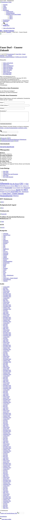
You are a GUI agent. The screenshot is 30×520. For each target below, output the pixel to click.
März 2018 (5, 395)
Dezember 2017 (7, 399)
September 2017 (7, 402)
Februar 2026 (6, 291)
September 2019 (7, 374)
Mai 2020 (5, 364)
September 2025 (7, 296)
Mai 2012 (5, 489)
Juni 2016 (5, 421)
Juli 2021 (5, 352)
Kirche (18, 190)
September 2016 (7, 417)
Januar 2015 (6, 445)
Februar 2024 (6, 314)
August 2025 (6, 298)
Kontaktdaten (6, 20)
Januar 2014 (6, 462)
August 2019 (6, 375)
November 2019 (7, 371)
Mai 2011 (5, 506)
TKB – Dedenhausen (8, 275)
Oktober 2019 (6, 373)
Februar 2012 (6, 494)
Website (2, 108)
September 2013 (7, 467)
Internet (2, 189)
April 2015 (5, 441)
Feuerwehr (8, 188)
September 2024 (7, 309)
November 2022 (7, 334)
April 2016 (5, 424)
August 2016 (6, 419)
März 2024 (5, 313)
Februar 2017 (6, 410)
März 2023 (5, 328)
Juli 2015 (5, 437)
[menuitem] (16, 23)
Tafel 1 (11, 15)
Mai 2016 (5, 423)
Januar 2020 (6, 369)
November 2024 (7, 306)
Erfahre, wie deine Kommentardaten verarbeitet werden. (13, 128)
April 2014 (5, 458)
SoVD (13, 191)
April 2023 (5, 327)
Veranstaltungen (6, 196)
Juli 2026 (5, 288)
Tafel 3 (11, 18)
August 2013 (6, 469)
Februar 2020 (6, 367)
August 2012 (6, 485)
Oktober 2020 (6, 360)
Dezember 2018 (7, 385)
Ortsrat (6, 191)
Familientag (25, 185)
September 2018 (7, 388)
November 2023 (7, 318)
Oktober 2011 (6, 499)
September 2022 (7, 335)
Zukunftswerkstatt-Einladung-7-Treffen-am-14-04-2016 (13, 57)
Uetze (1, 193)
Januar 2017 (6, 412)
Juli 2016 (5, 420)
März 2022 (5, 341)
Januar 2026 (6, 292)
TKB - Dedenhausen (23, 191)
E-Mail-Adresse (4, 105)
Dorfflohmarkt (9, 11)
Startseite (5, 4)
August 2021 (6, 350)
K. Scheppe (9, 55)
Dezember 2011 (7, 496)
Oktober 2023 (6, 320)
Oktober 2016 (6, 416)
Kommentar (3, 111)
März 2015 (5, 442)
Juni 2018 (5, 391)
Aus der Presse (14, 183)
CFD (24, 183)
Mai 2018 (5, 392)
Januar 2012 (6, 495)
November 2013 (7, 464)
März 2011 (5, 508)
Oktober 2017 (6, 400)
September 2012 (7, 484)
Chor (27, 183)
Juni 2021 (5, 353)
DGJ (16, 186)
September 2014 (7, 451)
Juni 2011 (5, 505)
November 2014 (7, 448)
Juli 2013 (5, 470)
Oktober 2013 (6, 466)
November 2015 (7, 431)
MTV (26, 190)
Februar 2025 (6, 302)
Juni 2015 (5, 438)
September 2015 (7, 434)
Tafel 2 (11, 17)
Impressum (5, 21)
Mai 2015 (5, 439)
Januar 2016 (6, 428)
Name (2, 102)
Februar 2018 (6, 396)
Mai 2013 (5, 473)
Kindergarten (6, 262)
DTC (21, 185)
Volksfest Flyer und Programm (10, 174)
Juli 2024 (5, 310)
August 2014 (6, 452)
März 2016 (5, 426)
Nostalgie (2, 191)
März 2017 (5, 409)
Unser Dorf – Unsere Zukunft (10, 278)
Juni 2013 (5, 471)
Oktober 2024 (6, 307)
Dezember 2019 (7, 370)
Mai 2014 (5, 456)
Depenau (13, 185)
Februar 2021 (6, 356)
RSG (9, 191)
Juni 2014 (5, 455)
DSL (19, 185)
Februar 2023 (6, 330)
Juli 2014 (5, 453)
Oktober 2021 (6, 348)
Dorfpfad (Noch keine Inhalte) (13, 14)
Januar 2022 (6, 343)
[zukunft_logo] (5, 34)
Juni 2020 (5, 363)
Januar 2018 (6, 398)
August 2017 (6, 403)
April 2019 (5, 380)
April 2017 (5, 407)
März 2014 (5, 459)
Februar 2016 (6, 427)
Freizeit (18, 187)
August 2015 (6, 435)
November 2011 (7, 498)
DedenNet (3, 185)
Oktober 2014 (6, 449)
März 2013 (5, 476)
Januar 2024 (6, 316)
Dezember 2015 (7, 430)
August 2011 (6, 502)
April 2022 (5, 339)
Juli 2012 (5, 487)
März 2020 (5, 366)
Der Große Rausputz (8, 177)
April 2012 (5, 491)
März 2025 (5, 300)
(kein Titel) (5, 171)
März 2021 (5, 355)
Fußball (22, 187)
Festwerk (2, 187)
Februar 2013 (6, 477)
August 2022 (6, 337)
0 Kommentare (10, 54)
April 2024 (5, 311)
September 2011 (7, 501)
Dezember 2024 (7, 305)
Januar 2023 (6, 331)
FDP (28, 185)
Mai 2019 (5, 378)
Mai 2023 (5, 325)
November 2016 (7, 414)
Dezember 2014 (7, 446)
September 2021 (7, 349)
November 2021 (7, 346)
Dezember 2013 (7, 463)
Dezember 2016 (7, 413)
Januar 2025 (6, 303)
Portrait (5, 9)
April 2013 (5, 474)
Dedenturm (8, 185)
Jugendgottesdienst (7, 261)
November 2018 (7, 387)
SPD (16, 191)
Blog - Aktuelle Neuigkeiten (7, 30)
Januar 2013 (6, 478)
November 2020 (7, 359)
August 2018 (6, 389)
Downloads (6, 10)
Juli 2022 (5, 338)
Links (4, 6)
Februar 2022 (6, 342)
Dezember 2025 (7, 293)
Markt (22, 189)
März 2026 (5, 289)
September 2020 (7, 362)
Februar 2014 (6, 460)
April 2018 (5, 394)
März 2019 (5, 381)
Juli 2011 (5, 503)
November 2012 (7, 481)
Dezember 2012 (7, 480)
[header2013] (5, 2)
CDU (21, 183)
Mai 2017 (5, 406)
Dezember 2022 (7, 332)
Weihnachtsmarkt (10, 13)
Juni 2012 (5, 488)
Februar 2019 (6, 382)
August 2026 (6, 286)
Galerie (5, 7)
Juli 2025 (5, 299)
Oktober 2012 (6, 483)
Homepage (27, 187)
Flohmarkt (14, 187)
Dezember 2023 (7, 317)
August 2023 (6, 323)
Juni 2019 (5, 377)
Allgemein (5, 183)
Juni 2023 (5, 324)
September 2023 (7, 321)
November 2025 (7, 295)
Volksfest (16, 196)
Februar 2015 (6, 444)
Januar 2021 (6, 357)
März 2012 (5, 492)
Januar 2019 (6, 384)
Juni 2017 (5, 405)
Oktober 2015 (6, 432)
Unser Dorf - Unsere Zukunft (13, 193)
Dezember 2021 (7, 345)
